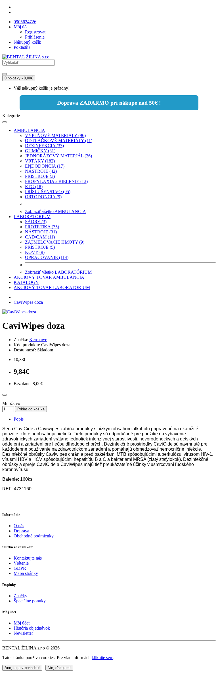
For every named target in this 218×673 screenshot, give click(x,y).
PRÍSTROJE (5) (40, 247)
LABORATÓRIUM (32, 216)
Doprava (21, 530)
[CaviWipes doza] (19, 311)
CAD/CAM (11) (40, 237)
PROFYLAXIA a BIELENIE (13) (56, 181)
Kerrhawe (38, 339)
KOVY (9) (35, 252)
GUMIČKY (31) (40, 150)
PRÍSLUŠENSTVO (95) (47, 191)
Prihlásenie (35, 37)
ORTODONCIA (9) (43, 196)
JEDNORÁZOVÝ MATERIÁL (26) (58, 155)
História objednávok (32, 628)
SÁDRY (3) (36, 221)
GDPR (20, 568)
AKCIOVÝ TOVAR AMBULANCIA (49, 277)
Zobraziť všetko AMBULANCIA (55, 211)
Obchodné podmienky (34, 535)
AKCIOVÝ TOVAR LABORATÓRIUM (52, 287)
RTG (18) (34, 186)
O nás (19, 525)
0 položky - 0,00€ (19, 78)
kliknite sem (102, 657)
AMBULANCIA (29, 130)
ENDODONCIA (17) (44, 166)
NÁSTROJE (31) (41, 231)
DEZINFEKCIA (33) (44, 145)
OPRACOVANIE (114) (46, 257)
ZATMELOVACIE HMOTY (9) (54, 242)
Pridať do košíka (31, 409)
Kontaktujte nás (28, 558)
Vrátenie (21, 563)
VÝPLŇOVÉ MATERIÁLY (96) (55, 135)
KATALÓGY (26, 282)
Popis (19, 419)
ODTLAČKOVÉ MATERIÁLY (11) (58, 140)
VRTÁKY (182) (40, 161)
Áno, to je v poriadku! (22, 668)
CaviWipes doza (28, 302)
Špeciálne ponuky (30, 600)
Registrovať (35, 31)
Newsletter (23, 633)
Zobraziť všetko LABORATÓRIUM (58, 272)
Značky (20, 595)
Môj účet (22, 623)
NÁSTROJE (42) (41, 171)
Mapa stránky (26, 573)
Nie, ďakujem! (59, 668)
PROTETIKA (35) (42, 226)
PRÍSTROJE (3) (40, 176)
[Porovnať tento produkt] (4, 395)
